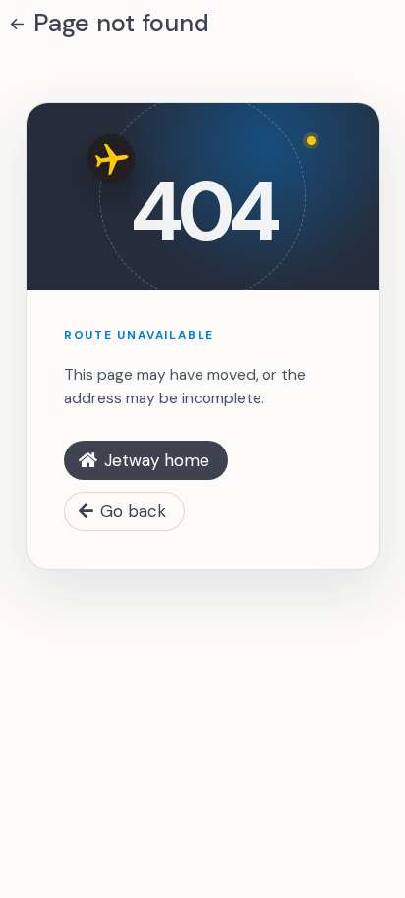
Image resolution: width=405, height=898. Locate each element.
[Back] (17, 24)
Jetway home (156, 460)
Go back (133, 511)
